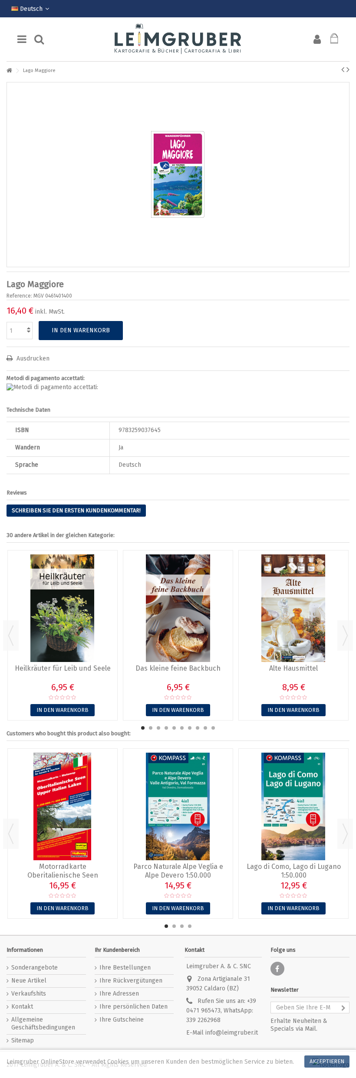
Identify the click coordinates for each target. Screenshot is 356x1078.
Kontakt (22, 1006)
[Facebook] (277, 969)
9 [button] (205, 728)
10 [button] (213, 728)
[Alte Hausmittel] (293, 608)
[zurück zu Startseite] (9, 71)
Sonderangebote (34, 967)
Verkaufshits (28, 993)
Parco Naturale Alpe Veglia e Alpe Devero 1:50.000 (178, 870)
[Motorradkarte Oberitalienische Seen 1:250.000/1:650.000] (62, 806)
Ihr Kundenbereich (117, 950)
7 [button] (189, 728)
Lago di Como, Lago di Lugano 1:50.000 (294, 870)
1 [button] (143, 728)
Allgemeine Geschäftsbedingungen (43, 1023)
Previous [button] (11, 635)
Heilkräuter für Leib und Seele (63, 668)
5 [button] (174, 728)
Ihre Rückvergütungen (130, 980)
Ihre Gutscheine (121, 1019)
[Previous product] (342, 69)
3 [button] (158, 728)
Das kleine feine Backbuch (178, 668)
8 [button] (197, 728)
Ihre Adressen (119, 993)
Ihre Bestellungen (125, 967)
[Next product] (347, 69)
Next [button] (345, 635)
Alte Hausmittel (293, 668)
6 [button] (182, 728)
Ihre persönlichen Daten (133, 1006)
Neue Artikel (28, 980)
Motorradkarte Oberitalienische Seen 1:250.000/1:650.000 (62, 875)
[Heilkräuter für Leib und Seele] (62, 608)
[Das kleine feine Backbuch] (178, 608)
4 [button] (166, 728)
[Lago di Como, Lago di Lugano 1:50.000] (293, 806)
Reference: (19, 296)
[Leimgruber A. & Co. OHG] (178, 39)
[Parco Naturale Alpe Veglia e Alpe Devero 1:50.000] (178, 806)
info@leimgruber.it (231, 1032)
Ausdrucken (32, 358)
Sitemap (22, 1040)
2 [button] (150, 728)
